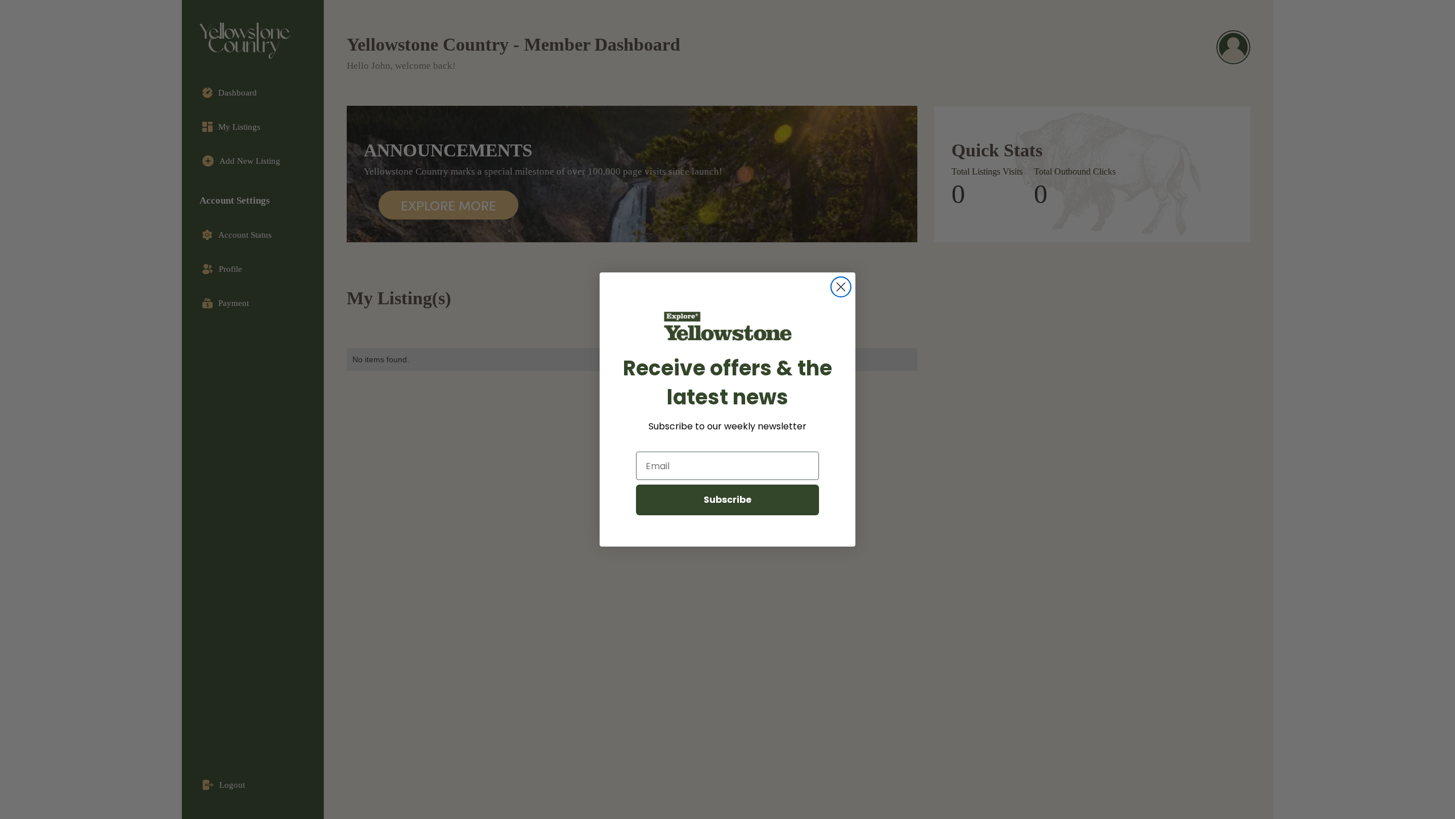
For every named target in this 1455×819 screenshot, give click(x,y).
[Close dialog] (841, 287)
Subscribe (727, 499)
